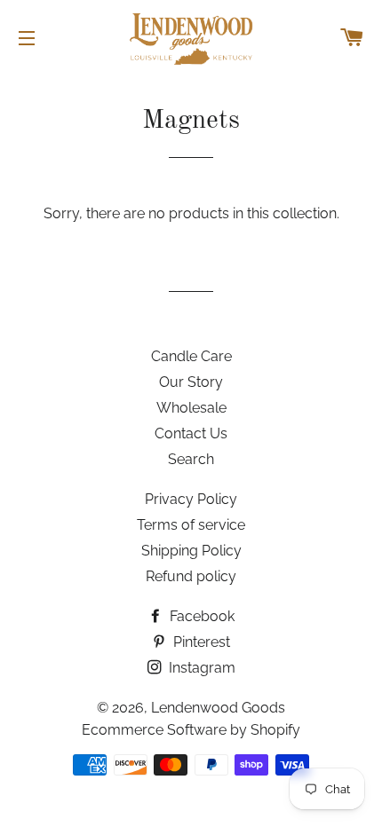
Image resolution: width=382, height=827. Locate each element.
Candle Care (191, 356)
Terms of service (191, 524)
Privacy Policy (191, 499)
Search (191, 459)
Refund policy (191, 576)
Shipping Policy (191, 550)
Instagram (200, 667)
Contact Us (191, 433)
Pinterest (200, 642)
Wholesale (191, 407)
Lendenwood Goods (218, 707)
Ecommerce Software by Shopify (191, 729)
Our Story (191, 382)
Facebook (200, 616)
